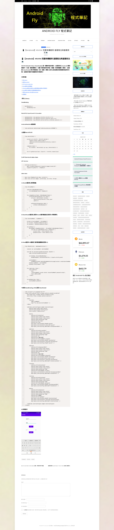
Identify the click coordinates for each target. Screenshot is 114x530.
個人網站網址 (24, 506)
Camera (82, 202)
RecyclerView (87, 221)
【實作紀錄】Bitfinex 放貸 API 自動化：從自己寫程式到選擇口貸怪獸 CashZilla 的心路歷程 (82, 97)
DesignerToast (76, 206)
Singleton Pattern (86, 223)
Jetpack (76, 40)
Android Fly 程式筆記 (57, 30)
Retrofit (75, 223)
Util (37, 40)
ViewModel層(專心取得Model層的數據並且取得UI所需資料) (35, 88)
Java (79, 215)
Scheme (79, 223)
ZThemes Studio (60, 525)
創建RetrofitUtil (26, 82)
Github (31, 40)
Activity (75, 196)
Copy (69, 105)
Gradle (74, 215)
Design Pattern (61, 40)
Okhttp (74, 221)
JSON (87, 215)
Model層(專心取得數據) (27, 86)
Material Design (51, 40)
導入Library (25, 80)
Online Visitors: (76, 115)
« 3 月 (74, 154)
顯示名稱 (23, 499)
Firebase (43, 40)
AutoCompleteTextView (78, 200)
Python (83, 40)
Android (24, 40)
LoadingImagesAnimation (83, 217)
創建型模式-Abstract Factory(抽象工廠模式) (59, 465)
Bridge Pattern (76, 202)
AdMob (87, 196)
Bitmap (85, 200)
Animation (80, 198)
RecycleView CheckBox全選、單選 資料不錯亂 (32, 465)
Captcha (87, 202)
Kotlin (69, 40)
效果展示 (24, 94)
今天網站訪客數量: (77, 121)
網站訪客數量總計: (77, 126)
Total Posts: (76, 129)
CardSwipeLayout (77, 204)
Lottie (74, 219)
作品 (88, 40)
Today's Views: (76, 118)
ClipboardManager (86, 204)
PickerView (80, 221)
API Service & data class (28, 84)
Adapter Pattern (81, 196)
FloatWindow (81, 213)
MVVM (33, 459)
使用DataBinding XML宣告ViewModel (30, 92)
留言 (22, 482)
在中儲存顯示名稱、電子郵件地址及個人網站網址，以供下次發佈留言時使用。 (41, 509)
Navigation (87, 219)
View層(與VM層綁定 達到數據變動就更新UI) (32, 90)
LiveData (75, 217)
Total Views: (76, 124)
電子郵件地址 (24, 502)
